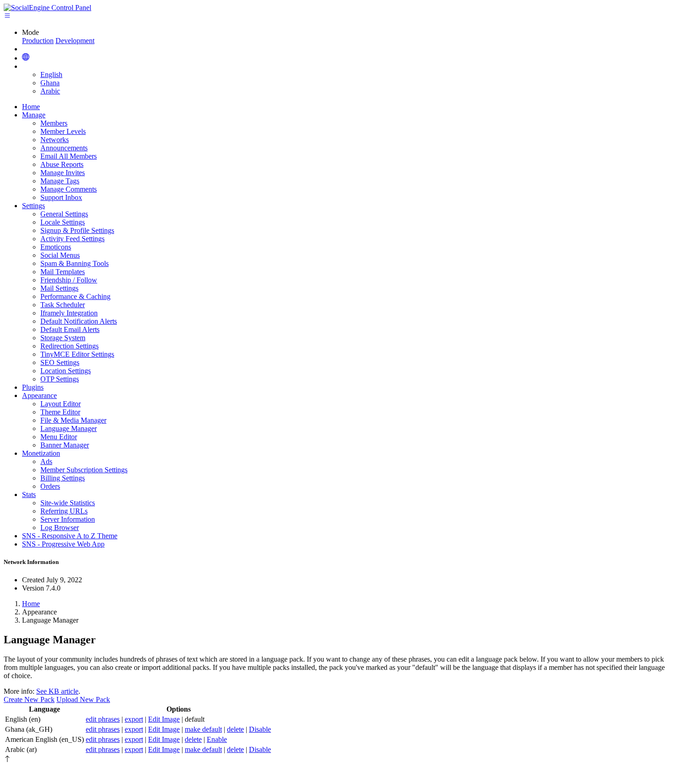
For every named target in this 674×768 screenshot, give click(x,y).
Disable (260, 729)
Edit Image (164, 719)
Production (38, 40)
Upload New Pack (83, 699)
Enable (217, 739)
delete (235, 729)
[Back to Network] (25, 57)
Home (31, 604)
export (134, 719)
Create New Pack (29, 699)
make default (203, 729)
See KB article (57, 691)
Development (74, 40)
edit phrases (103, 719)
